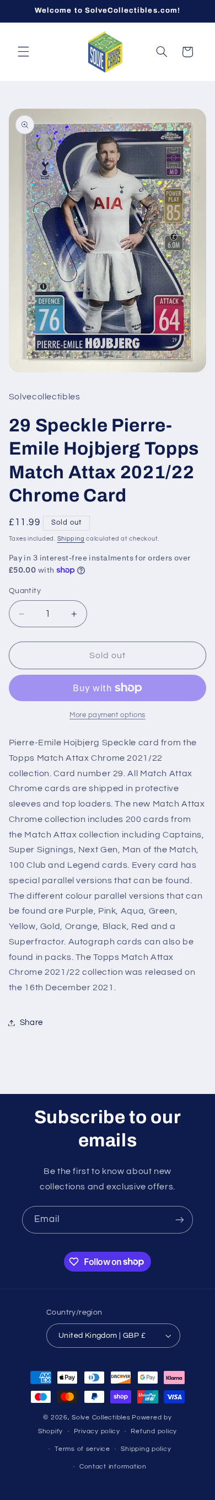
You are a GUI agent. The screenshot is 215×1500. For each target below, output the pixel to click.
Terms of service (82, 1449)
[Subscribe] (179, 1219)
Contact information (113, 1467)
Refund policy (154, 1431)
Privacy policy (97, 1431)
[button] (23, 52)
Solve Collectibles (101, 1417)
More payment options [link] (107, 715)
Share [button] (31, 1022)
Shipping (71, 539)
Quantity (25, 591)
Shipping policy (146, 1449)
